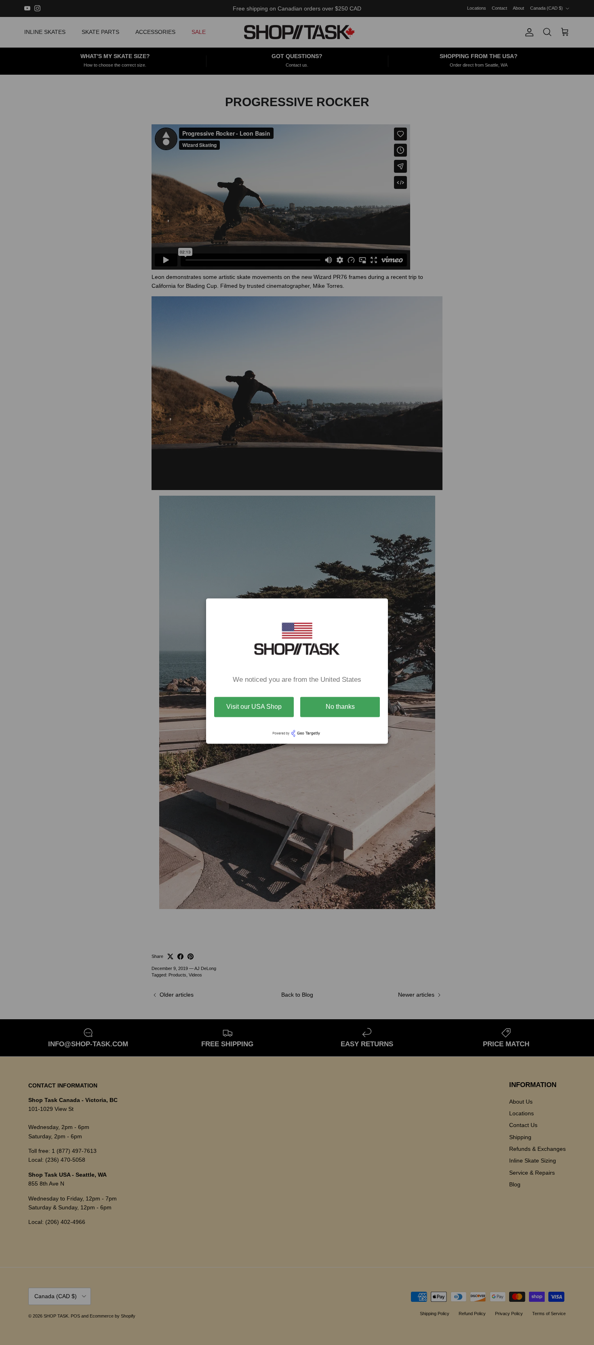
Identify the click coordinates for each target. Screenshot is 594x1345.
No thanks (340, 706)
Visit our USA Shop (254, 706)
